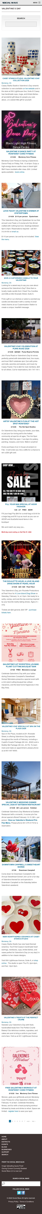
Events (5, 1144)
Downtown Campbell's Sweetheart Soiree (21, 865)
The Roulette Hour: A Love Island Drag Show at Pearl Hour (21, 582)
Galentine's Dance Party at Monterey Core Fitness (21, 152)
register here (13, 1111)
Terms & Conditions (27, 1201)
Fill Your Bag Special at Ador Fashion (21, 505)
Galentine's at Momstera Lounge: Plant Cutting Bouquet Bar (21, 665)
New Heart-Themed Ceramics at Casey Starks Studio (21, 937)
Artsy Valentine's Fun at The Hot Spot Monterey (21, 422)
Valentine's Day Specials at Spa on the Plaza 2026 (21, 727)
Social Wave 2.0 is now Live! (12, 1171)
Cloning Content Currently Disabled (14, 1168)
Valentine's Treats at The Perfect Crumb (21, 1018)
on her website (29, 88)
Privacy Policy (13, 1201)
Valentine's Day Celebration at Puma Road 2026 (21, 347)
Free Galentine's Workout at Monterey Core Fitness (21, 1089)
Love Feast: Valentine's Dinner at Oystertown (21, 212)
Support (5, 1152)
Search (5, 1154)
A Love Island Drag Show (25, 593)
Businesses (7, 1149)
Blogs (4, 1147)
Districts (6, 1141)
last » (34, 1121)
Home (4, 1136)
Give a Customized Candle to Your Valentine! (21, 279)
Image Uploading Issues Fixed (12, 1166)
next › (28, 1121)
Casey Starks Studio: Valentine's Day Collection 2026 (21, 79)
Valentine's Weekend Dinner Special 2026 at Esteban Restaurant (21, 803)
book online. (20, 172)
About (4, 1139)
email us (15, 231)
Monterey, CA (6, 83)
